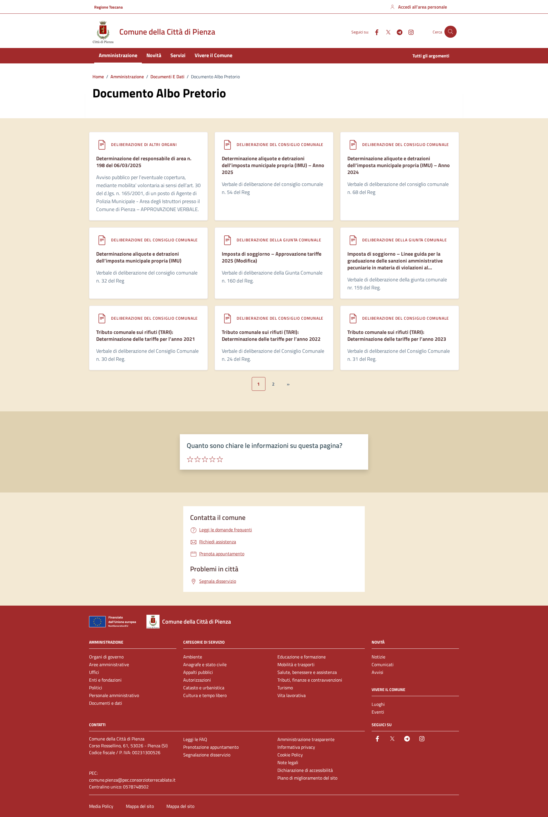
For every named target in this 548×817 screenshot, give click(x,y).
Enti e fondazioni (105, 679)
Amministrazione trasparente (306, 739)
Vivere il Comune (213, 55)
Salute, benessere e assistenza (307, 672)
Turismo (285, 687)
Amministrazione (118, 55)
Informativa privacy (296, 747)
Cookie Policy (290, 754)
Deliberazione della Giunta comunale (279, 240)
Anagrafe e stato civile (205, 664)
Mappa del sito (140, 806)
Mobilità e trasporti (296, 664)
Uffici (94, 672)
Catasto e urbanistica (203, 687)
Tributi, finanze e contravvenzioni (309, 679)
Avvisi (377, 672)
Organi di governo (106, 656)
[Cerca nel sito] (450, 32)
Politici (95, 687)
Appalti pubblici (198, 672)
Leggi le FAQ (195, 739)
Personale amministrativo (114, 695)
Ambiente (192, 656)
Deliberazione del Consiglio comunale (280, 144)
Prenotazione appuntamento (211, 747)
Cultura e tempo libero (205, 695)
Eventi (378, 711)
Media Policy (101, 806)
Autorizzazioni (197, 679)
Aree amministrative (109, 664)
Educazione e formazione (301, 656)
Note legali (287, 762)
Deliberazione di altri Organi (144, 144)
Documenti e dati (105, 703)
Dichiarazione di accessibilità (305, 770)
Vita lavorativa (291, 695)
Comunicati (383, 664)
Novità (153, 55)
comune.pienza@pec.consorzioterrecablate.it (132, 779)
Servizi (178, 55)
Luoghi (378, 704)
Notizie (378, 656)
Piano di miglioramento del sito (307, 777)
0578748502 (136, 786)
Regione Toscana (108, 7)
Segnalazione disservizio (206, 754)
